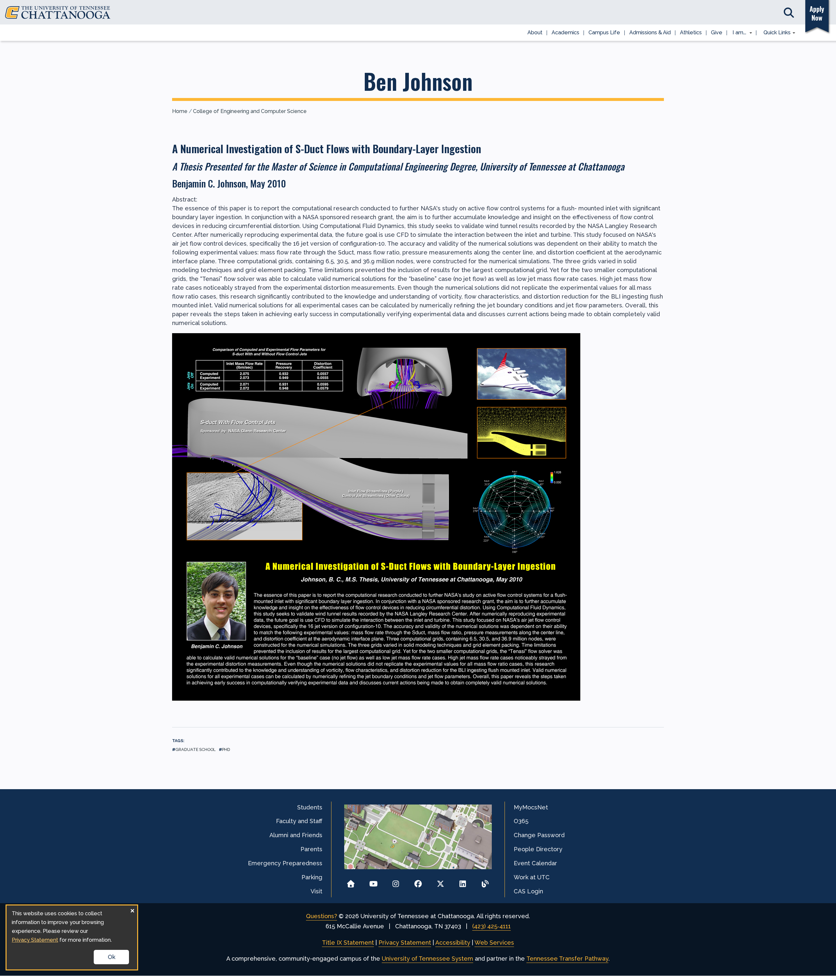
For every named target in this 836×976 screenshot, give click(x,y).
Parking (311, 877)
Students (309, 807)
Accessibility (452, 942)
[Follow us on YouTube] (373, 881)
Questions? (321, 916)
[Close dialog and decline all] (132, 909)
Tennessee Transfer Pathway (567, 958)
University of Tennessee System (427, 958)
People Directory (538, 849)
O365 (521, 821)
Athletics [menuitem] (691, 32)
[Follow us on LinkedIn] (462, 881)
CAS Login (528, 891)
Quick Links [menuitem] (775, 33)
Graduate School (195, 749)
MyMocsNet (531, 807)
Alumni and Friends (295, 835)
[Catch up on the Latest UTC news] (485, 881)
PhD (226, 749)
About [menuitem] (534, 32)
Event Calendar (535, 863)
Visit (316, 891)
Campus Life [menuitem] (604, 32)
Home (179, 111)
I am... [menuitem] (737, 33)
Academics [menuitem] (565, 32)
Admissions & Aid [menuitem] (650, 32)
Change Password (539, 835)
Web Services (494, 942)
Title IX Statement (348, 942)
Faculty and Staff (299, 821)
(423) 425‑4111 (491, 926)
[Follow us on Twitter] (440, 881)
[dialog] (72, 937)
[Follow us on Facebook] (418, 881)
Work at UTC (532, 877)
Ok (111, 956)
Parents (311, 849)
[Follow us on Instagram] (395, 881)
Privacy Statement (404, 942)
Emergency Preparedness (285, 863)
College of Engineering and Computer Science (250, 111)
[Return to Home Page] (350, 881)
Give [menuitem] (716, 32)
